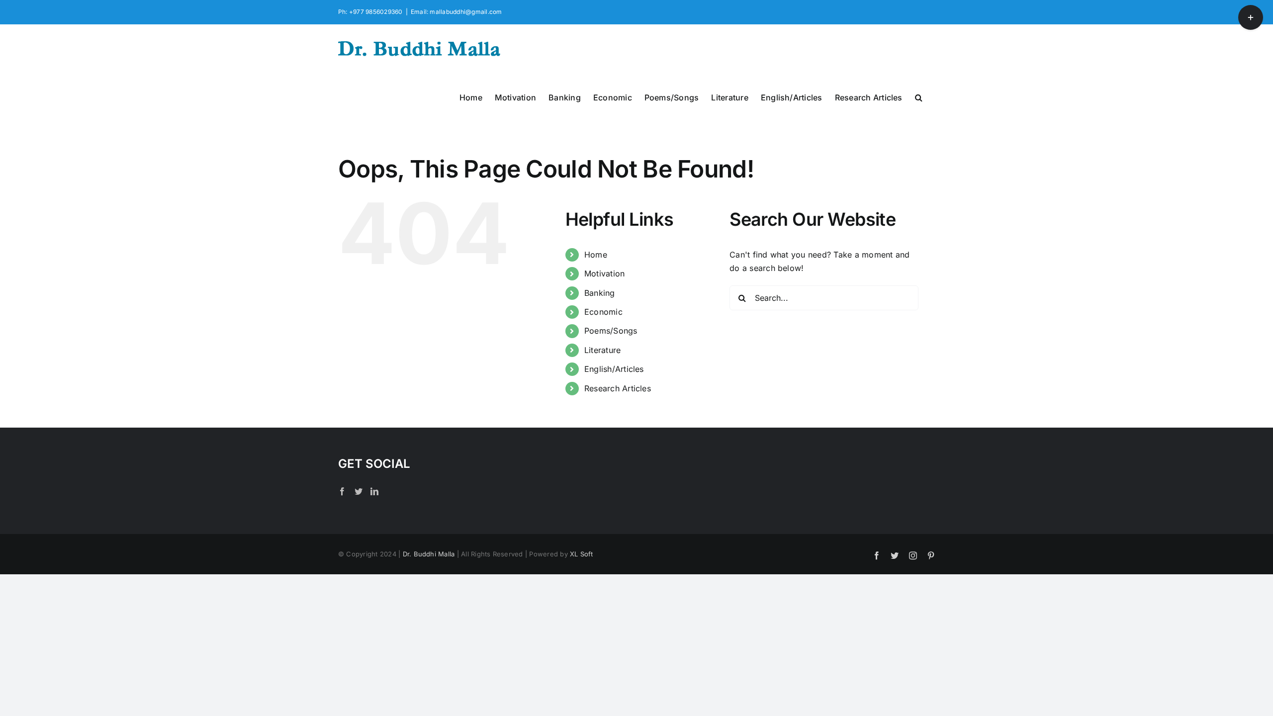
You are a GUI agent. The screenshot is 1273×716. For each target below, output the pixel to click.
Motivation (604, 273)
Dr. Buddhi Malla (429, 554)
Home (595, 255)
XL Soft (581, 554)
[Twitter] (359, 491)
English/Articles (614, 369)
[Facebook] (342, 491)
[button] (918, 96)
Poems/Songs (610, 331)
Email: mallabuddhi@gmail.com (456, 11)
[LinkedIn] (374, 491)
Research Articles (617, 388)
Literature (602, 350)
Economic (603, 312)
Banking (599, 293)
